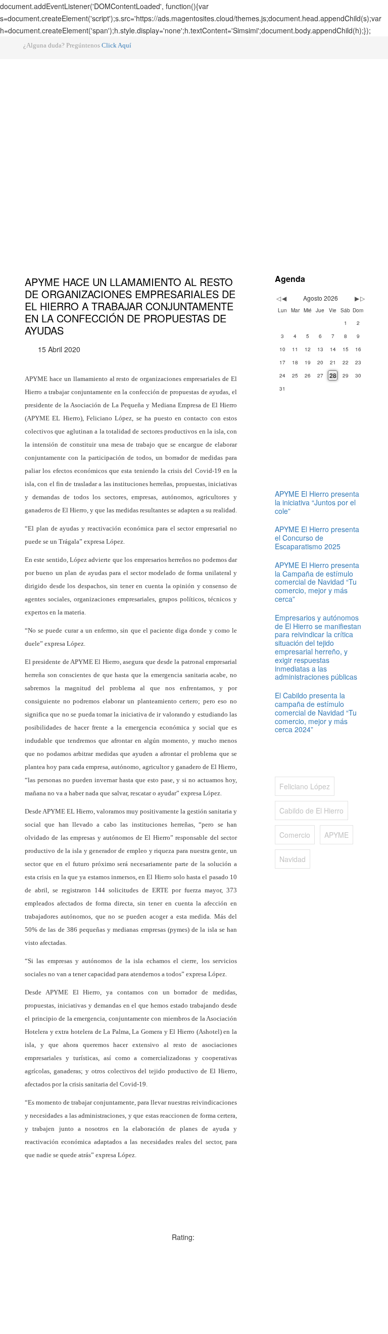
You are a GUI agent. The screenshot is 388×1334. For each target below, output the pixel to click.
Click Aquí (116, 45)
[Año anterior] (277, 298)
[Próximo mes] (357, 298)
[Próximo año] (361, 298)
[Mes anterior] (284, 298)
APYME (336, 835)
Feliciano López (304, 786)
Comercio (294, 835)
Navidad (292, 859)
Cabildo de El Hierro (311, 810)
